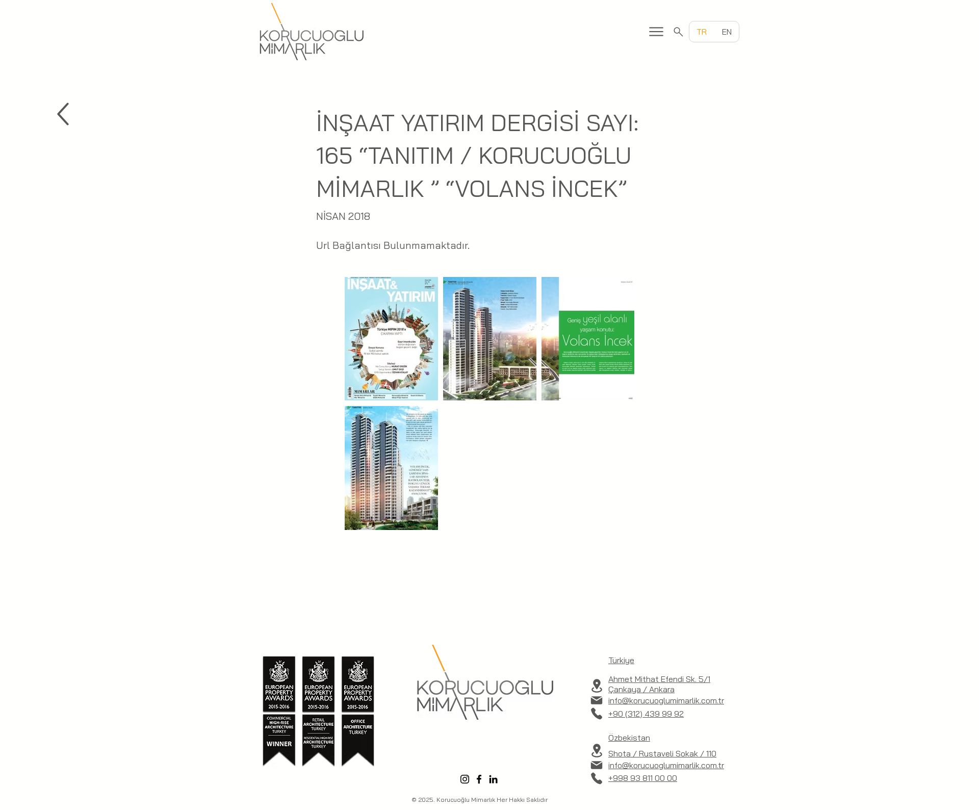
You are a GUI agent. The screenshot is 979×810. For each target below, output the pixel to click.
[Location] (596, 686)
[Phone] (596, 713)
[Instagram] (465, 779)
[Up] (63, 114)
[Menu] (656, 31)
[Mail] (596, 700)
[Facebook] (479, 779)
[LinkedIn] (493, 779)
